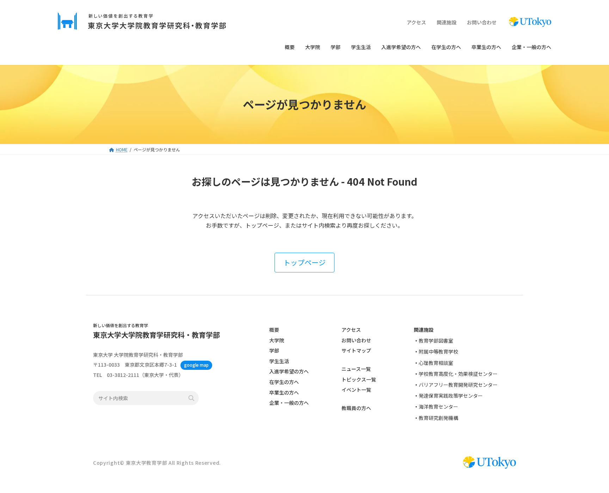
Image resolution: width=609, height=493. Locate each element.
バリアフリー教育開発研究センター (458, 384)
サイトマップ (356, 350)
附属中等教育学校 (438, 351)
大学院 (276, 340)
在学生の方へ (284, 381)
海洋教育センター (438, 406)
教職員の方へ (356, 408)
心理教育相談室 (436, 362)
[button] (304, 262)
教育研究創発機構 (438, 417)
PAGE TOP (589, 471)
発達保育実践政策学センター (451, 395)
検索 (191, 398)
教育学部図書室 (436, 340)
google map (196, 365)
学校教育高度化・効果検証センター (458, 373)
